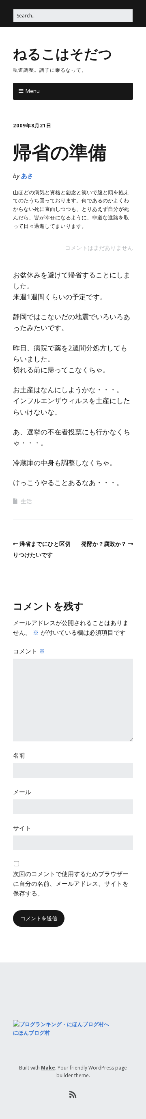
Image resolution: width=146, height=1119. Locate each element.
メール (22, 792)
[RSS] (73, 1094)
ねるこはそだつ (62, 53)
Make (48, 1067)
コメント (29, 651)
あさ (27, 176)
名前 (19, 755)
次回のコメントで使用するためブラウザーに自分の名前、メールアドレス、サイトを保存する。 (71, 883)
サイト (22, 828)
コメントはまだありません (99, 247)
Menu (33, 91)
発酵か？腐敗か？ (104, 544)
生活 (26, 501)
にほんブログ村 (31, 1032)
